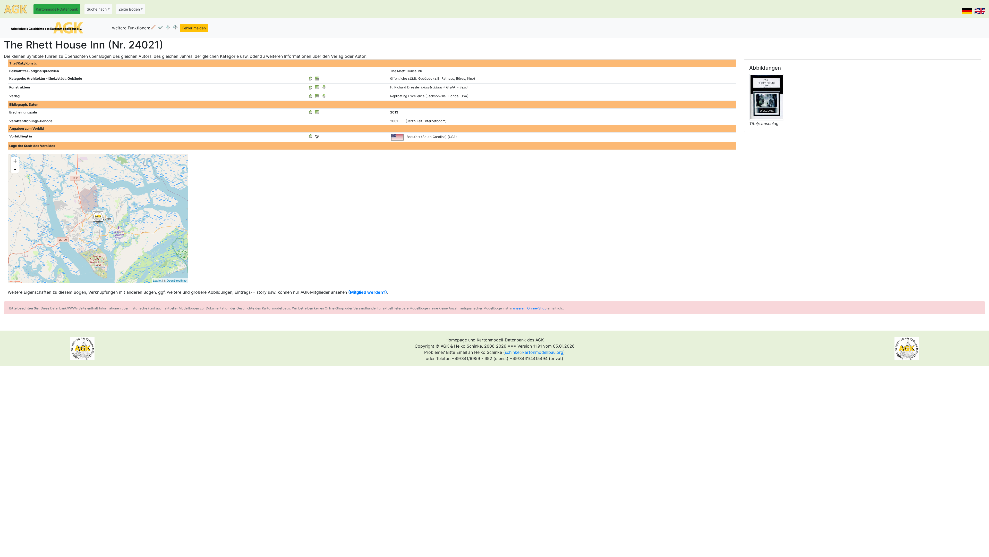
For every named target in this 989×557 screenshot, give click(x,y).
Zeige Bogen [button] (129, 9)
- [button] (15, 169)
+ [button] (15, 161)
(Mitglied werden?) (367, 292)
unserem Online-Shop (530, 308)
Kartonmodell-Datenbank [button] (57, 9)
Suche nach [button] (97, 9)
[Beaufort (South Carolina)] (98, 216)
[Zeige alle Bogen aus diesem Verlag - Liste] (310, 96)
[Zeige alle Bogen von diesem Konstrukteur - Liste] (310, 87)
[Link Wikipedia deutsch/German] (317, 136)
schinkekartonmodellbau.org (534, 352)
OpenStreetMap (176, 280)
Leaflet (157, 280)
